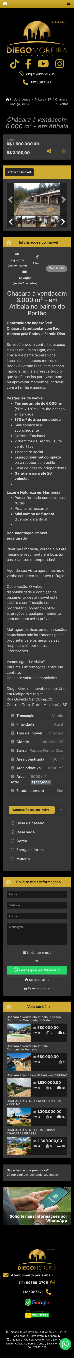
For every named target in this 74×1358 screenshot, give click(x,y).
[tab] (19, 172)
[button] (11, 200)
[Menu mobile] (3, 3)
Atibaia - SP (43, 99)
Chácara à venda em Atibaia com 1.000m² (37, 1075)
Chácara (61, 99)
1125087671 (41, 82)
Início (13, 99)
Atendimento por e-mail (31, 1275)
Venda (26, 99)
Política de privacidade (37, 1351)
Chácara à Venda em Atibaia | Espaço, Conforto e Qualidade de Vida (34, 1018)
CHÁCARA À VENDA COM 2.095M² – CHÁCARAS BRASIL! (33, 1131)
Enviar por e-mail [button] (38, 952)
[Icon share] (14, 63)
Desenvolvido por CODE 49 (37, 1354)
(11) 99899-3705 (40, 74)
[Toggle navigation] (69, 3)
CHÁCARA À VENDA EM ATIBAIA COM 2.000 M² (34, 1102)
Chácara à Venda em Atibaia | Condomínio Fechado (28, 1047)
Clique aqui (15, 1174)
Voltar (63, 104)
